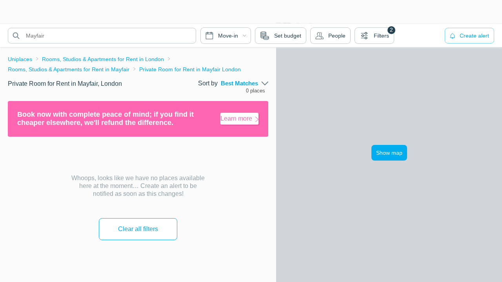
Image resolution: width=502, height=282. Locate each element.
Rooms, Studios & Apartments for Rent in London (103, 59)
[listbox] (244, 83)
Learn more (236, 118)
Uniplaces (20, 59)
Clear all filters (138, 229)
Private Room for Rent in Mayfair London (190, 69)
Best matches (239, 83)
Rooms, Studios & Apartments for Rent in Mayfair (68, 69)
